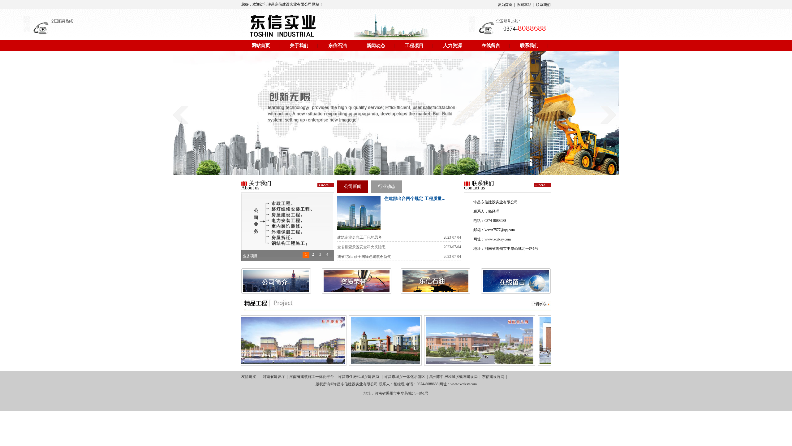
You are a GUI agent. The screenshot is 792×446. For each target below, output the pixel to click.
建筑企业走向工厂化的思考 (359, 237)
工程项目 (414, 45)
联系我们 (543, 4)
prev (180, 114)
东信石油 (337, 45)
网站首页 (261, 45)
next (608, 114)
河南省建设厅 (274, 377)
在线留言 (491, 45)
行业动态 (386, 186)
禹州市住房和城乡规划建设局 (453, 377)
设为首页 (504, 4)
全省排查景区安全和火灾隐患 (361, 247)
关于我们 (299, 45)
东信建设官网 (493, 377)
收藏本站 (524, 4)
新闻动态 (376, 45)
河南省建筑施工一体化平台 (311, 377)
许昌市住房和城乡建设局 (359, 377)
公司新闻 (352, 186)
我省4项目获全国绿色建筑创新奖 (364, 256)
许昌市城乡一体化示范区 (404, 377)
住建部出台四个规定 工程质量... (415, 198)
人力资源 (452, 45)
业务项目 (250, 255)
